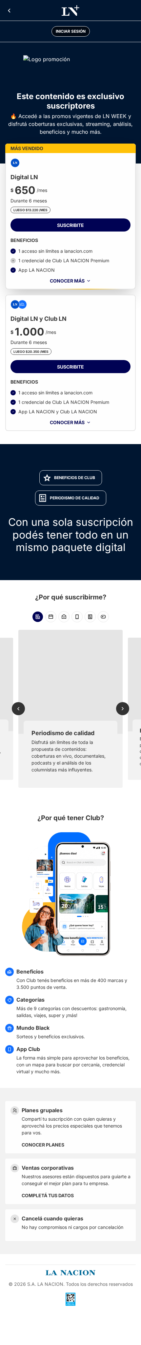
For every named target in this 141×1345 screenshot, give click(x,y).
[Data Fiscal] (70, 1299)
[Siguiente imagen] (122, 708)
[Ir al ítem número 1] (37, 617)
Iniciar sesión (71, 31)
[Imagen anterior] (18, 708)
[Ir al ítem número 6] (103, 617)
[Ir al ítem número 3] (64, 617)
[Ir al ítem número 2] (51, 617)
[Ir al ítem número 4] (77, 617)
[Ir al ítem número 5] (90, 617)
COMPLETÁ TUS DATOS (48, 1195)
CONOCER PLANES (43, 1144)
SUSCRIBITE (70, 225)
